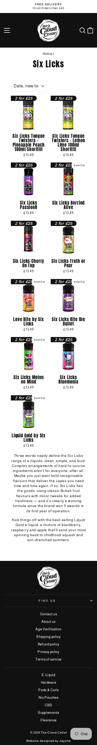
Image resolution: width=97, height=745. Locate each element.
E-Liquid (48, 675)
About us (48, 622)
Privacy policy (48, 652)
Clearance (48, 720)
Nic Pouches (48, 697)
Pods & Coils (48, 690)
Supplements (48, 713)
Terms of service (48, 659)
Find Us (47, 600)
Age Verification (48, 629)
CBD (48, 705)
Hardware (48, 682)
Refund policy (48, 644)
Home (47, 54)
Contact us (48, 614)
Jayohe (65, 741)
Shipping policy (48, 637)
